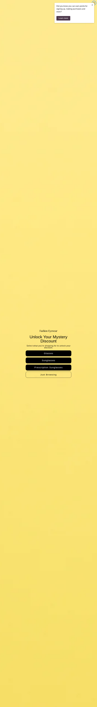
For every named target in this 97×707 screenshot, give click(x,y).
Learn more (63, 18)
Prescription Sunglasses (48, 367)
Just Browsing (48, 375)
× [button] (92, 5)
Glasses (48, 353)
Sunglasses (48, 360)
